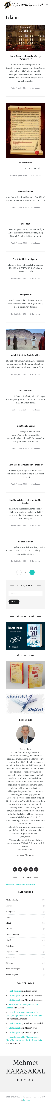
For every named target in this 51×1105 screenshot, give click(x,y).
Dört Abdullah (25, 390)
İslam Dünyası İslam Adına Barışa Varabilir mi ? (25, 57)
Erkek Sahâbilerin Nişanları (25, 259)
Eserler (9, 906)
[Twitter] (20, 869)
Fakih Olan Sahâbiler (25, 425)
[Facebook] (15, 869)
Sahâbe (10, 940)
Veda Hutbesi (25, 162)
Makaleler (10, 946)
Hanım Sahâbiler (25, 191)
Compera (26, 1100)
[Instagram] (31, 869)
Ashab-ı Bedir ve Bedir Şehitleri (26, 355)
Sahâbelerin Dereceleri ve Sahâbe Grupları (25, 501)
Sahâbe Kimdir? (25, 541)
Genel (8, 917)
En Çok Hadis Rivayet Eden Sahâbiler (25, 464)
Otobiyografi (15, 995)
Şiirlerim (9, 963)
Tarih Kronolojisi (13, 969)
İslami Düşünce (13, 934)
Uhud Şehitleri (25, 294)
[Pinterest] (25, 869)
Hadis (9, 929)
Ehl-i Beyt (25, 223)
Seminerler (10, 957)
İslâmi (8, 923)
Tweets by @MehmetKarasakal (20, 884)
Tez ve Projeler (12, 974)
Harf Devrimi (15, 991)
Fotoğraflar (10, 911)
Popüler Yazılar (12, 952)
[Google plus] (36, 869)
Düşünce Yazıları (12, 900)
